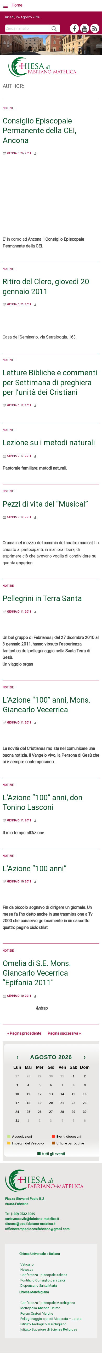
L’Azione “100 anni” (34, 868)
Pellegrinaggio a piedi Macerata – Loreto (51, 1319)
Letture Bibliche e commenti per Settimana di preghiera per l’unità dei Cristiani (50, 382)
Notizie (8, 108)
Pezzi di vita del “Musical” (45, 504)
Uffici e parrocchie (70, 1143)
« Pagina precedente (24, 1033)
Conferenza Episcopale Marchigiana (47, 1303)
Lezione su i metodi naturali (49, 442)
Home (17, 5)
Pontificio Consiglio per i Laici (42, 1280)
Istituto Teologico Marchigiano (43, 1324)
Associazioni (21, 1136)
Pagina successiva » (64, 1033)
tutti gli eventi (53, 1154)
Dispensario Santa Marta (38, 1285)
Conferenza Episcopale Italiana (43, 1275)
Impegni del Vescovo (27, 1143)
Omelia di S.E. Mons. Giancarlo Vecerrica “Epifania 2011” (37, 973)
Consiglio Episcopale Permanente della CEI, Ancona (39, 130)
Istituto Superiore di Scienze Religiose (48, 1329)
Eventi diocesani (68, 1136)
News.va (26, 1270)
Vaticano (27, 1264)
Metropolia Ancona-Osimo (40, 1308)
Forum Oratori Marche (36, 1313)
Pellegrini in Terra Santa (42, 598)
